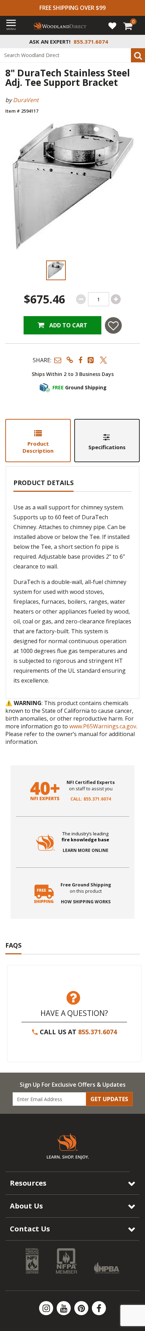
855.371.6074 (97, 1032)
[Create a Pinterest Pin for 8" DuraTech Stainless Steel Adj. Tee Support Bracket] (91, 360)
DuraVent (26, 100)
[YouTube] (64, 1308)
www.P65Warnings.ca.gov (102, 726)
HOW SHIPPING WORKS (86, 902)
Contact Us (30, 1228)
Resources (28, 1183)
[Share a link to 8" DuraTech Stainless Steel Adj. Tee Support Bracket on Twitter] (103, 360)
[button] (57, 360)
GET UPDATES (109, 1099)
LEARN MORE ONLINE (85, 850)
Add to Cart (67, 325)
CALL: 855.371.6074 (90, 799)
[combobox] (72, 55)
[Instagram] (47, 1308)
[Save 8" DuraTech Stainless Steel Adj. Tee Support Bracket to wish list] (113, 325)
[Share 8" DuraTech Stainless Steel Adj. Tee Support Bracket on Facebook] (80, 360)
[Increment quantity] (116, 299)
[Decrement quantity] (81, 299)
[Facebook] (98, 1308)
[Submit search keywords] (138, 55)
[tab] (38, 440)
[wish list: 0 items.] (112, 25)
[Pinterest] (82, 1308)
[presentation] (55, 270)
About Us (26, 1206)
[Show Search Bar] (136, 41)
